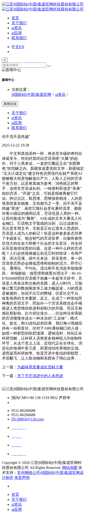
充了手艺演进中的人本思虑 (40, 376)
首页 (15, 18)
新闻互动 (10, 104)
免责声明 (22, 478)
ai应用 (16, 33)
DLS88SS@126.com (27, 419)
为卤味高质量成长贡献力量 (40, 367)
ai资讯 (16, 28)
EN (21, 47)
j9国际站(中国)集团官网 (31, 94)
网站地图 (69, 468)
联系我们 (19, 38)
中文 (15, 47)
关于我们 (19, 23)
